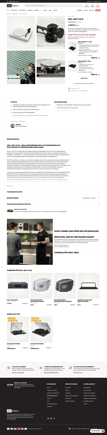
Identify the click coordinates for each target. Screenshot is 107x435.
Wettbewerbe (68, 398)
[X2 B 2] (51, 32)
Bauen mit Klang (97, 1)
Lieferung (49, 398)
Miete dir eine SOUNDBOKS (90, 395)
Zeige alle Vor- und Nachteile (17, 121)
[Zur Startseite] (12, 5)
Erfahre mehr (10, 186)
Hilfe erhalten (62, 211)
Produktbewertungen (88, 401)
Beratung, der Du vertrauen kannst (74, 239)
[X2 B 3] (21, 67)
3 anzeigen (79, 22)
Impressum (49, 406)
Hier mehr (29, 1)
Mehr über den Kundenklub (18, 372)
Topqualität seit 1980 (66, 245)
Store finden (68, 387)
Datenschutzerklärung (52, 403)
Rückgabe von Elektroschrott (90, 398)
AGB (48, 401)
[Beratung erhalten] (103, 431)
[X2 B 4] (51, 67)
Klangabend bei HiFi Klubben (71, 395)
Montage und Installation (89, 393)
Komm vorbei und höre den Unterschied (76, 234)
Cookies (85, 403)
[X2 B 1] (21, 32)
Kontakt (49, 387)
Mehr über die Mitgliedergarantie (51, 372)
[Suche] (26, 5)
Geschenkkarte (87, 387)
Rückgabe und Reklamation (53, 393)
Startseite (9, 13)
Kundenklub (68, 393)
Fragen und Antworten (52, 390)
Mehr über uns (13, 418)
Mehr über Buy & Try (78, 372)
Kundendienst (89, 1)
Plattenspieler (15, 13)
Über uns (67, 390)
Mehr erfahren (83, 31)
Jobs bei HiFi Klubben (70, 401)
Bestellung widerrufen (52, 395)
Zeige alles (84, 78)
